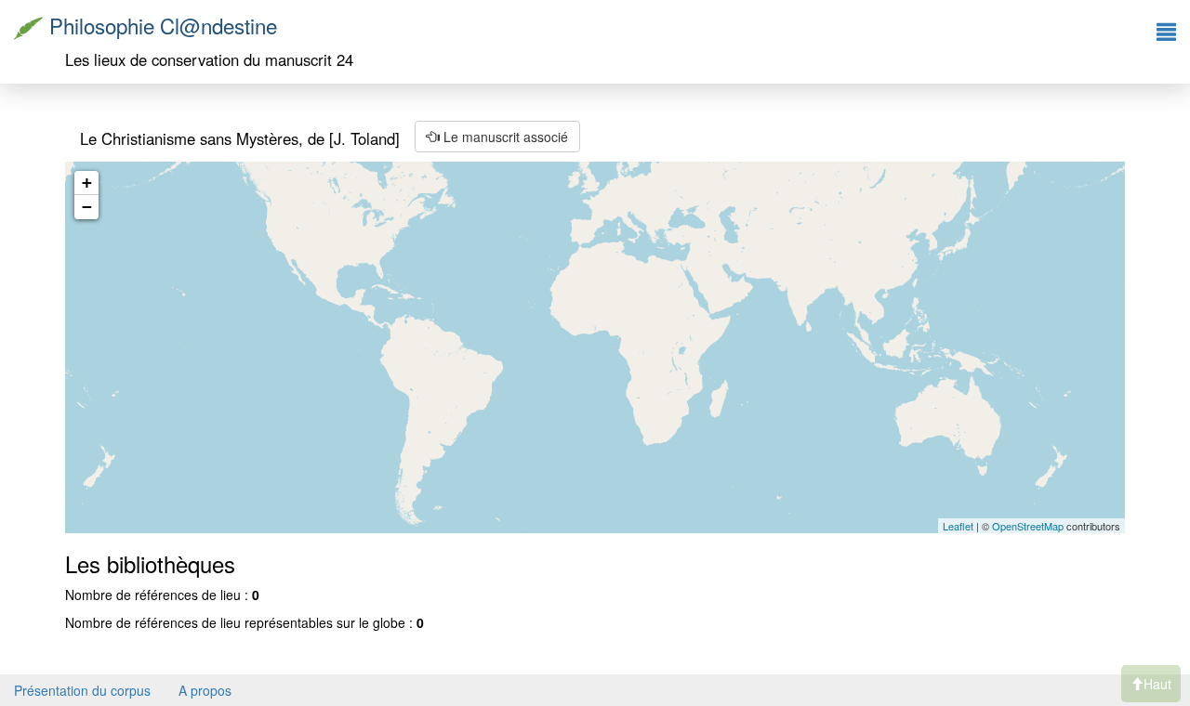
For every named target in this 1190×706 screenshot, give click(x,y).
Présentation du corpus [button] (82, 690)
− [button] (87, 206)
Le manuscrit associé (504, 136)
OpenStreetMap (1028, 525)
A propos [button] (204, 690)
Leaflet (958, 525)
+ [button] (87, 182)
